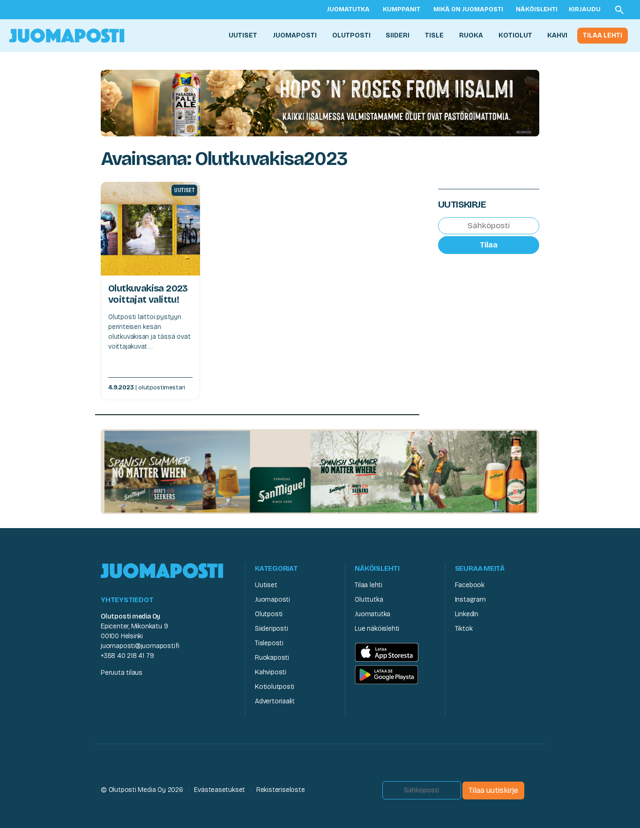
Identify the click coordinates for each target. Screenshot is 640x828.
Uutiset (243, 35)
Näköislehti (537, 9)
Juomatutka (348, 9)
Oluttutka (369, 600)
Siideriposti (271, 629)
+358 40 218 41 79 (127, 656)
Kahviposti (270, 672)
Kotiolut (515, 35)
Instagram (470, 600)
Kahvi (557, 35)
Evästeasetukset (219, 790)
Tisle (434, 35)
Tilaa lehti (602, 35)
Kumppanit (401, 9)
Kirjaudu (585, 9)
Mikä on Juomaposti (468, 9)
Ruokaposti (272, 658)
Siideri (397, 35)
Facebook (469, 585)
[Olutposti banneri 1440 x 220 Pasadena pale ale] (320, 102)
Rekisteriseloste (280, 790)
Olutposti (351, 35)
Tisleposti (269, 643)
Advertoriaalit (275, 701)
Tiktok (464, 629)
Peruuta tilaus (121, 673)
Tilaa (489, 244)
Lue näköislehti (377, 629)
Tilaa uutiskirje (493, 790)
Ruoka (471, 35)
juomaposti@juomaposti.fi (140, 646)
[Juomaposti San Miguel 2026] (320, 471)
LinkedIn (466, 614)
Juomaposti (295, 35)
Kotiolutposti (274, 687)
